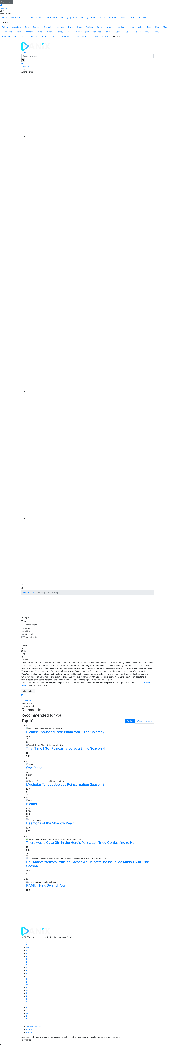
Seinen (138, 32)
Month (149, 721)
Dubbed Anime (34, 17)
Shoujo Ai (159, 32)
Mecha (19, 32)
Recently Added (87, 17)
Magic (166, 27)
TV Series (113, 17)
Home (4, 17)
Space (45, 36)
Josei (149, 27)
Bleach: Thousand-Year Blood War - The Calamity (65, 732)
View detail (28, 691)
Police (69, 32)
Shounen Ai (18, 36)
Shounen (6, 36)
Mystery (49, 32)
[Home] (90, 136)
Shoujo (148, 32)
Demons (60, 27)
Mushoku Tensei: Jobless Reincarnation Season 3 (65, 784)
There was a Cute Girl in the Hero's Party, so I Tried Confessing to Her (81, 843)
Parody (60, 32)
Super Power (67, 36)
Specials (142, 17)
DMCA (29, 1029)
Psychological (82, 32)
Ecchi (79, 27)
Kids (157, 27)
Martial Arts (7, 32)
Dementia (48, 27)
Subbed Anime (17, 17)
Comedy (36, 27)
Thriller (95, 36)
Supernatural (82, 36)
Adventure (16, 27)
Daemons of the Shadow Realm (51, 823)
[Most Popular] (90, 518)
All (27, 942)
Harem (109, 27)
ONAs (132, 17)
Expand (27, 618)
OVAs (123, 17)
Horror (131, 27)
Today (130, 721)
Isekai (140, 27)
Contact (29, 1032)
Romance (97, 32)
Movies (102, 17)
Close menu (7, 2)
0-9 (27, 947)
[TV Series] (90, 391)
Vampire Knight (35, 640)
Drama (71, 27)
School (119, 32)
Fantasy (89, 27)
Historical (120, 27)
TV (32, 592)
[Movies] (90, 264)
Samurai (108, 32)
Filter (23, 52)
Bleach (31, 804)
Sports (54, 36)
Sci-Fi (128, 32)
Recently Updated (68, 17)
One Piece (34, 768)
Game (99, 27)
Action (5, 27)
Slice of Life (32, 36)
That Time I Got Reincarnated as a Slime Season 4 (65, 748)
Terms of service (33, 1026)
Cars (27, 27)
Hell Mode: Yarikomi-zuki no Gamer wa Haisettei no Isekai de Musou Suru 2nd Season (87, 864)
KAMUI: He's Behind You (45, 885)
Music (39, 32)
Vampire (105, 36)
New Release (51, 17)
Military (29, 32)
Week (139, 721)
